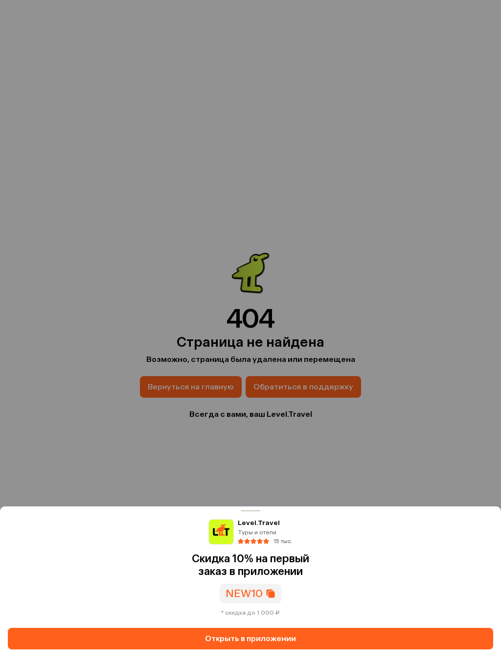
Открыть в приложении (250, 638)
